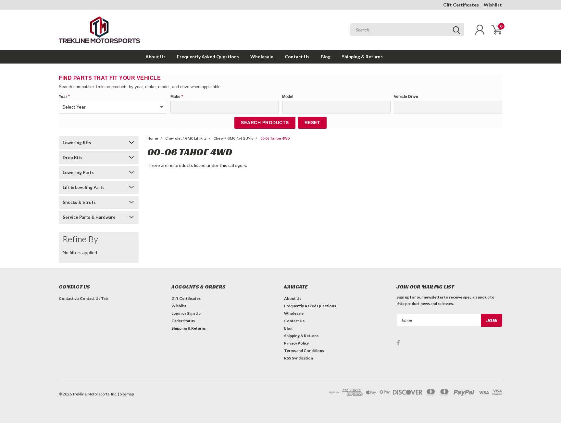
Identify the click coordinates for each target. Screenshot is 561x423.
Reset (312, 122)
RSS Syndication (298, 358)
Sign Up (194, 313)
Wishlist (493, 4)
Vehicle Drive (406, 96)
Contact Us (297, 56)
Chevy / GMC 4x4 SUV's (233, 138)
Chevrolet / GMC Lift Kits (185, 138)
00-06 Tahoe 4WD (275, 138)
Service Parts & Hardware (89, 217)
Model (287, 96)
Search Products (265, 122)
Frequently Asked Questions (208, 56)
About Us (155, 56)
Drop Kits (72, 157)
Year (64, 96)
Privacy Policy (296, 343)
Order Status (183, 320)
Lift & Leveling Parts (84, 187)
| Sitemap (126, 394)
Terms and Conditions (304, 350)
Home (152, 138)
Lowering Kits (77, 142)
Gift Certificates (461, 4)
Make (176, 96)
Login (176, 313)
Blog (325, 56)
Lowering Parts (78, 172)
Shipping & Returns (362, 56)
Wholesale (261, 56)
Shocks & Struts (79, 202)
